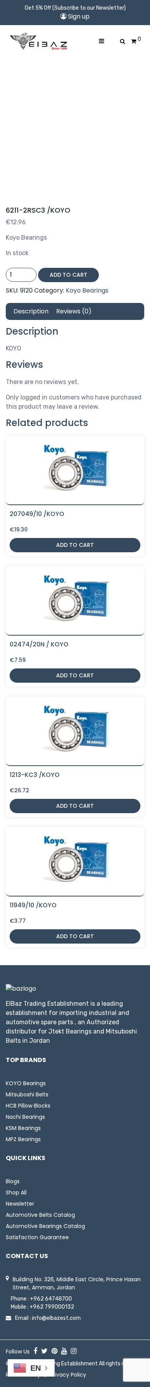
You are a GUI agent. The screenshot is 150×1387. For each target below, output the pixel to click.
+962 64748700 (51, 1299)
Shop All (16, 1192)
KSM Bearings (23, 1128)
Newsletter (20, 1204)
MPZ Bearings (23, 1139)
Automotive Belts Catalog (40, 1215)
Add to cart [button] (75, 545)
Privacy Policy (68, 1375)
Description (30, 311)
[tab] (30, 311)
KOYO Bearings (26, 1083)
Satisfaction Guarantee (37, 1237)
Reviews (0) (74, 311)
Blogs (13, 1181)
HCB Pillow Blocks (28, 1106)
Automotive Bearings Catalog (45, 1226)
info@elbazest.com (56, 1318)
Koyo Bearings (87, 290)
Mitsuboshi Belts (27, 1094)
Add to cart (68, 275)
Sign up (78, 16)
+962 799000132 (52, 1307)
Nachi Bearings (25, 1117)
